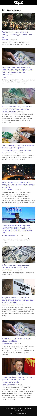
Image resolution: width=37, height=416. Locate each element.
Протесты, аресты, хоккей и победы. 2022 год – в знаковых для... (17, 34)
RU (24, 410)
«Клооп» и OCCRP (7, 189)
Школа (29, 408)
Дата (24, 408)
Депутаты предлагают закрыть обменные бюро (17, 339)
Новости (6, 408)
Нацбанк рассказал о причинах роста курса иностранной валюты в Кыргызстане (18, 299)
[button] (3, 2)
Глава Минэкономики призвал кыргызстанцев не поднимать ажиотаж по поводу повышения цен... (17, 229)
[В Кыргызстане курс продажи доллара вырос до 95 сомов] (18, 254)
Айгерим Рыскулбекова (8, 235)
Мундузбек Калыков (8, 77)
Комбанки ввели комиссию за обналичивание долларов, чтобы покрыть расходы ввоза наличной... (17, 71)
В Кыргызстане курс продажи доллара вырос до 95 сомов (16, 266)
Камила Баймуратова (8, 384)
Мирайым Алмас (7, 270)
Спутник (14, 410)
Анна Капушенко (7, 343)
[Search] (34, 2)
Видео (19, 408)
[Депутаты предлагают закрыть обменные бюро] (18, 328)
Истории (13, 408)
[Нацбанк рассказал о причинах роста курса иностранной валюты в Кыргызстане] (18, 287)
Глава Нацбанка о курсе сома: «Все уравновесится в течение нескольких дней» (18, 379)
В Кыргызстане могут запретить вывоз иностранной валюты (17, 108)
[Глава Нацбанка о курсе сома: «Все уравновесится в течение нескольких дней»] (18, 366)
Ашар (20, 410)
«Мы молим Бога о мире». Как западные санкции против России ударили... (18, 184)
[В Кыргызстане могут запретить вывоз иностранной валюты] (18, 96)
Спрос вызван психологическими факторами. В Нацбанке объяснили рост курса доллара (18, 147)
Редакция (5, 39)
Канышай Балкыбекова (9, 111)
